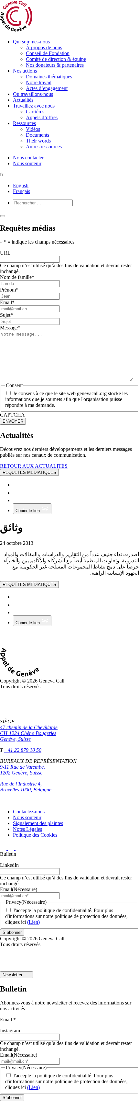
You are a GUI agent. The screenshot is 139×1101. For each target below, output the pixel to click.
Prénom (9, 289)
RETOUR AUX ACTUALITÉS (34, 466)
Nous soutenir (27, 163)
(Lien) (33, 922)
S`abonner (12, 932)
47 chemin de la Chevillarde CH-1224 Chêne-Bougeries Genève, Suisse (29, 733)
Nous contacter (28, 157)
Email (7, 302)
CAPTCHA (12, 415)
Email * (8, 1019)
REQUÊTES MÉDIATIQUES (29, 472)
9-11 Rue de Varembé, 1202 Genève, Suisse (22, 769)
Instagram (10, 1030)
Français (21, 191)
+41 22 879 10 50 (22, 750)
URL (5, 253)
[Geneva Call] (24, 675)
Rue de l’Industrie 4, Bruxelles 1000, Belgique (25, 786)
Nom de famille (17, 277)
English (20, 185)
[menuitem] (76, 53)
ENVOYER (13, 421)
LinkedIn (9, 865)
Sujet (6, 315)
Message (10, 327)
